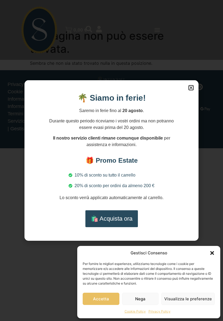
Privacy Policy (159, 311)
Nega (140, 298)
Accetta (101, 298)
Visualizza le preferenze (188, 298)
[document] (111, 160)
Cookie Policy (135, 311)
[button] (212, 253)
